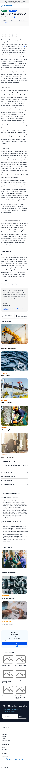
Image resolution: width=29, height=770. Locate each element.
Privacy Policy (4, 767)
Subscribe (14, 643)
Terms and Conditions (11, 767)
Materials (4, 373)
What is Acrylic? (19, 680)
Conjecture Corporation (15, 765)
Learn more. (20, 2)
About (4, 747)
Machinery (4, 346)
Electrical (4, 736)
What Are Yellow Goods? (8, 348)
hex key (23, 46)
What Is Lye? (5, 695)
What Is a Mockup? (7, 624)
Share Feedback (22, 316)
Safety (4, 738)
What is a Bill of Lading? (20, 665)
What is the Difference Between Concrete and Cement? (20, 697)
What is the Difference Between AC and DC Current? (7, 681)
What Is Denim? (5, 375)
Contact (4, 749)
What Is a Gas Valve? (7, 402)
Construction (6, 621)
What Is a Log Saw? (6, 430)
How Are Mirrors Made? (9, 572)
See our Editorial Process (8, 316)
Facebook (5, 756)
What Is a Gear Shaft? (8, 598)
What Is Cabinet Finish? (8, 457)
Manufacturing (7, 570)
